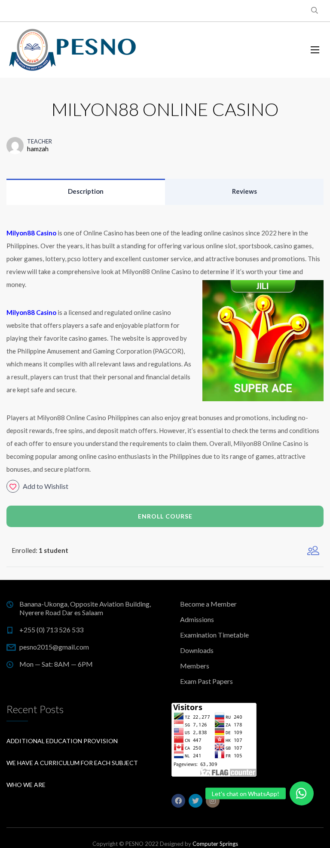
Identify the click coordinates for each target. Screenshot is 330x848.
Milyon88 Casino (31, 312)
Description (86, 191)
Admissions (197, 619)
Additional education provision (62, 740)
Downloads (197, 650)
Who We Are (26, 784)
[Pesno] (73, 50)
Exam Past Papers (206, 681)
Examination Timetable (214, 635)
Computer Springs (215, 843)
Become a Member (208, 604)
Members (194, 666)
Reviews (244, 191)
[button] (302, 793)
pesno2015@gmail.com (54, 647)
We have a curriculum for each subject (72, 762)
